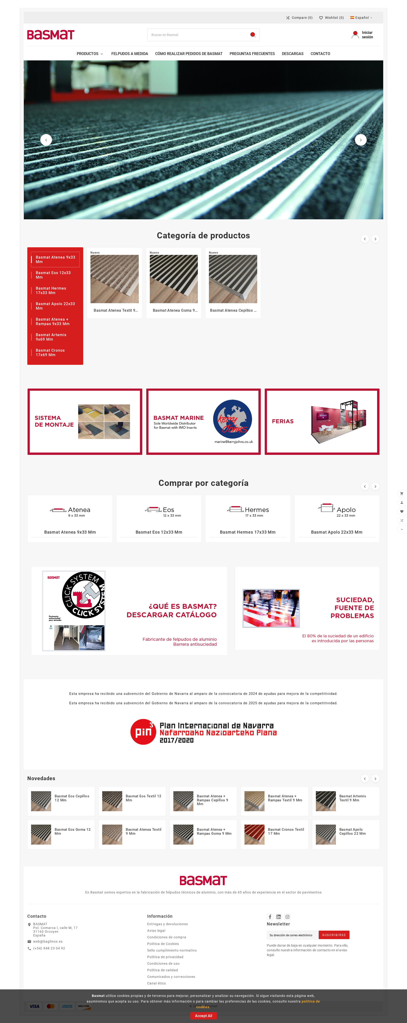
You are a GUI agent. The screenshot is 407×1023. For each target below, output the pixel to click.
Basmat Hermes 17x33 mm (51, 290)
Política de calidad (162, 970)
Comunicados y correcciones (171, 977)
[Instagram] (287, 917)
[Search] (253, 34)
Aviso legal (156, 931)
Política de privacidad (165, 957)
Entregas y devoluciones (167, 924)
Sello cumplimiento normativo (172, 950)
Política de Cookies (163, 944)
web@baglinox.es (48, 941)
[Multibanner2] (203, 421)
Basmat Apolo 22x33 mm (337, 532)
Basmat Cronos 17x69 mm (50, 352)
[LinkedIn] (279, 917)
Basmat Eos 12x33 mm (159, 532)
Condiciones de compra (166, 937)
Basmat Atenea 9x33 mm (70, 532)
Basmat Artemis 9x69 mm (51, 337)
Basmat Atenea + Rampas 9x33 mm (53, 321)
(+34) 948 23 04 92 (49, 948)
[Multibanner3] (322, 421)
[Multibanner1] (84, 421)
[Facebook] (270, 917)
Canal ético (156, 983)
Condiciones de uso (163, 963)
